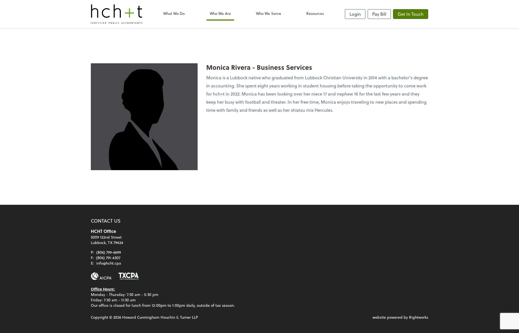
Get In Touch (411, 14)
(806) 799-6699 (108, 252)
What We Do (174, 13)
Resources (315, 13)
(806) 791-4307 (108, 258)
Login (355, 14)
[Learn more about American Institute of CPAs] (101, 276)
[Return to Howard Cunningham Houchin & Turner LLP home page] (116, 14)
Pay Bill (379, 14)
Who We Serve (268, 13)
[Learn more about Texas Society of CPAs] (128, 276)
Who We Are (220, 13)
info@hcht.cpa (108, 263)
